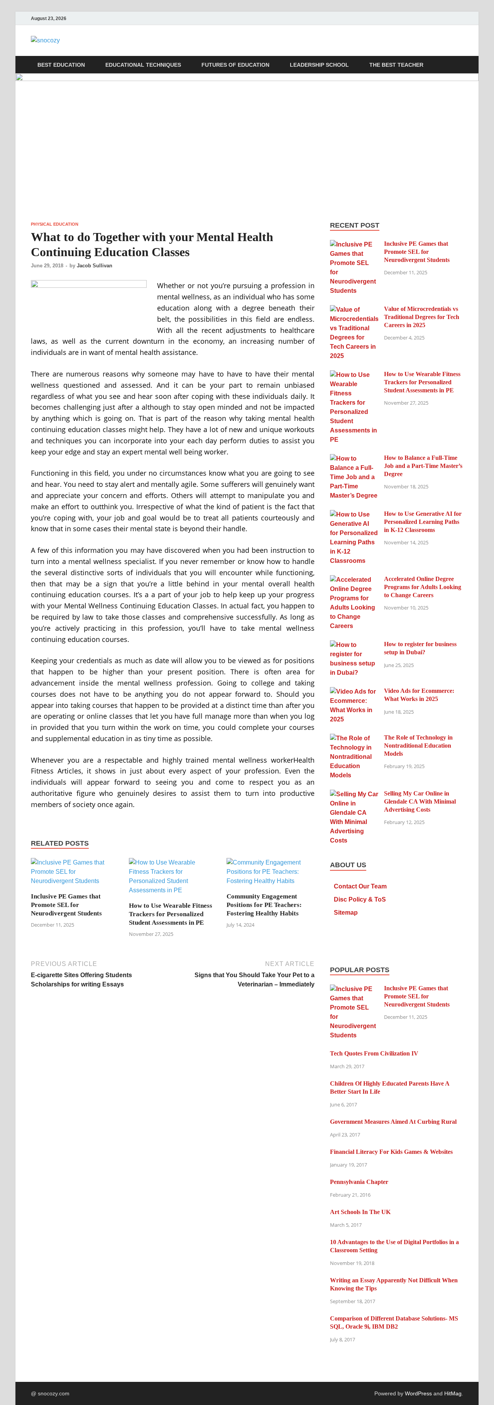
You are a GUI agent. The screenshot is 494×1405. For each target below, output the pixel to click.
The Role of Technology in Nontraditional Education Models (418, 745)
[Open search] (459, 65)
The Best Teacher (396, 65)
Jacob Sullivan (94, 266)
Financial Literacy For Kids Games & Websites (391, 1151)
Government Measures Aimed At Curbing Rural (393, 1121)
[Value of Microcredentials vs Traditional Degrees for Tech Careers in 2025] (354, 309)
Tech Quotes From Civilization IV (374, 1053)
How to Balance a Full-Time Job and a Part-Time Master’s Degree (423, 465)
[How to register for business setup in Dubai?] (354, 645)
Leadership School (319, 65)
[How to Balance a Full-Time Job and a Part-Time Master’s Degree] (354, 458)
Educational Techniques (143, 65)
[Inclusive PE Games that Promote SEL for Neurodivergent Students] (75, 874)
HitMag (453, 1393)
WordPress (418, 1393)
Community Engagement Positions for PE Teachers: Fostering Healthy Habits (264, 905)
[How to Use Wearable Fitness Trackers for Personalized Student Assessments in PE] (173, 879)
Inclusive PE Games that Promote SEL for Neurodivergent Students (66, 905)
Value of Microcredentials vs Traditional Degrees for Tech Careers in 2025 (421, 317)
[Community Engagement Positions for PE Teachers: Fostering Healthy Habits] (271, 874)
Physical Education (54, 224)
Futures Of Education (235, 65)
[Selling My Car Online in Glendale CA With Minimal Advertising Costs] (354, 794)
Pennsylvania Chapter (359, 1182)
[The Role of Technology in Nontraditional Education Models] (354, 738)
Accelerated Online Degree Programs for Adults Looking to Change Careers (422, 587)
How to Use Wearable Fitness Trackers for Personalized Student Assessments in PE (170, 914)
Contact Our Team (360, 886)
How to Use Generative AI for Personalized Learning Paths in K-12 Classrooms (423, 521)
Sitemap (346, 912)
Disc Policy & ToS (360, 899)
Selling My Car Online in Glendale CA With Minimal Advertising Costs (420, 801)
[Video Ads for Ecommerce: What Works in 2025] (354, 691)
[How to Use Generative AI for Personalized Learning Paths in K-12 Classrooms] (354, 514)
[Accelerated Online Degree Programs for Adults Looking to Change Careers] (354, 579)
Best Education (61, 65)
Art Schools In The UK (360, 1212)
